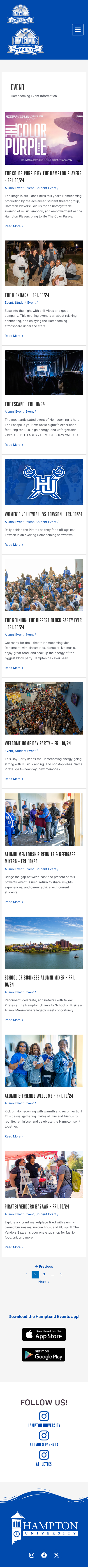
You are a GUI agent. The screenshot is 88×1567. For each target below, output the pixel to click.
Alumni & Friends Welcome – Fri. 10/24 (39, 1095)
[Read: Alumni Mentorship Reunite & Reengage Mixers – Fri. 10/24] (44, 819)
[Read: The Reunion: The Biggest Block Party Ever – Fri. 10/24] (44, 585)
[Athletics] (44, 1455)
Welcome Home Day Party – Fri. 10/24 (38, 742)
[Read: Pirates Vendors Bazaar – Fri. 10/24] (44, 1174)
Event (29, 188)
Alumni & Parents (44, 1444)
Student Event (46, 188)
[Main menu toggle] (78, 30)
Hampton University (44, 1424)
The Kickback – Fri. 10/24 (27, 294)
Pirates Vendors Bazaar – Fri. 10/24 (37, 1205)
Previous (44, 1266)
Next (44, 1282)
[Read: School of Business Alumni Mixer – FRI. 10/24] (44, 942)
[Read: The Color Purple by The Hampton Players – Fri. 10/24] (44, 138)
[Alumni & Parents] (44, 1435)
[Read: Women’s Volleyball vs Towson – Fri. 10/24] (44, 482)
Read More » (14, 226)
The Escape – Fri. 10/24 (25, 403)
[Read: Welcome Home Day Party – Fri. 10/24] (44, 708)
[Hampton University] (44, 1416)
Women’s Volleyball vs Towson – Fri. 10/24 (44, 513)
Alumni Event (14, 188)
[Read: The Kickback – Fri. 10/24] (44, 263)
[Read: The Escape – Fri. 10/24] (44, 372)
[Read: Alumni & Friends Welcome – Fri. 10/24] (44, 1060)
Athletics (44, 1463)
